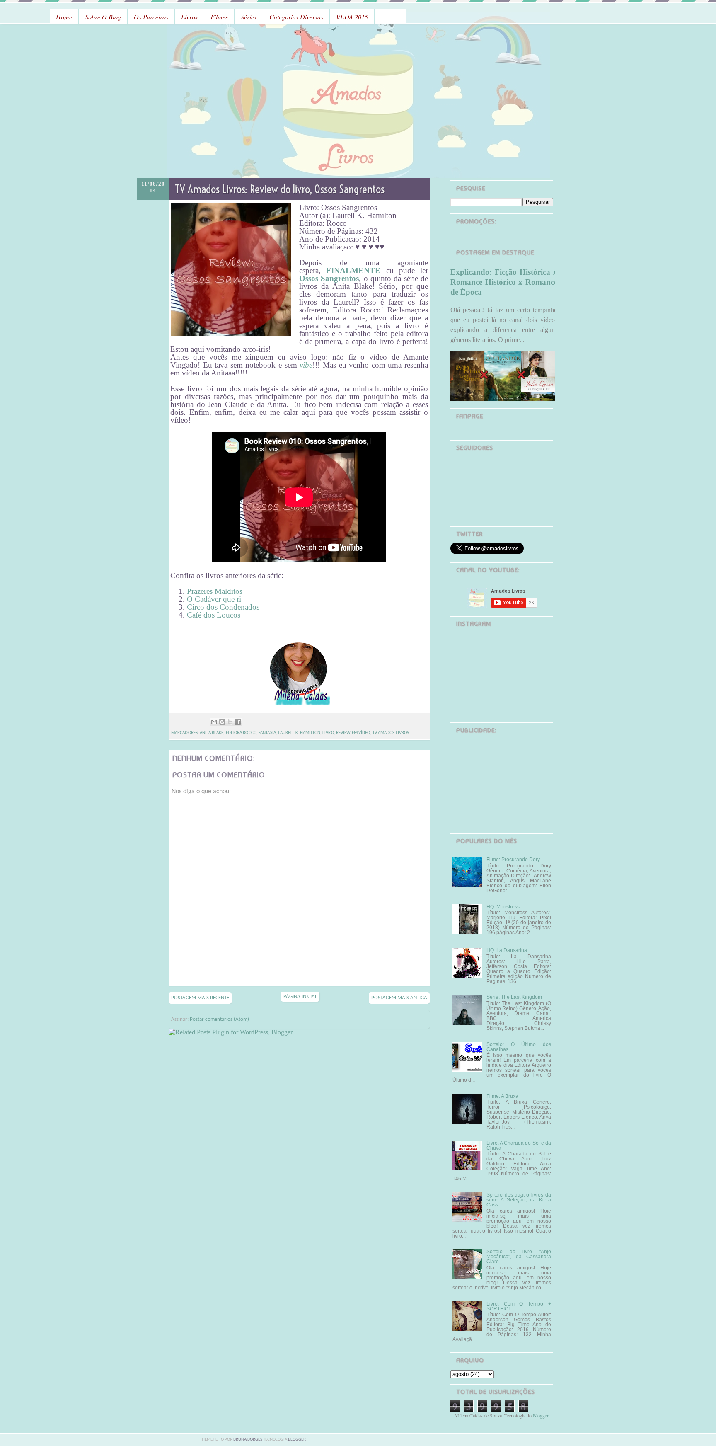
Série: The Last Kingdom (514, 997)
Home (64, 16)
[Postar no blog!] (222, 722)
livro (328, 733)
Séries (248, 16)
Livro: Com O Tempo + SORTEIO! (518, 1306)
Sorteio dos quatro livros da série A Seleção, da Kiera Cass (518, 1200)
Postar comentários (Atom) (219, 1019)
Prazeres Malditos (214, 591)
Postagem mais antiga (399, 997)
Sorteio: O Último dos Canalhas (518, 1047)
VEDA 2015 (352, 16)
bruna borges (248, 1439)
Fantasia (267, 733)
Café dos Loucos (213, 614)
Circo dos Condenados (223, 607)
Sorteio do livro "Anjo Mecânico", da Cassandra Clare (518, 1256)
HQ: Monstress (503, 907)
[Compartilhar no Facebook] (238, 722)
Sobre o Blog (103, 16)
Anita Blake (211, 733)
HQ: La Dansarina (506, 950)
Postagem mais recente (200, 997)
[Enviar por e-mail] (214, 722)
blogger (297, 1439)
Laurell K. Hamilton (299, 733)
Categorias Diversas (296, 16)
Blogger (540, 1415)
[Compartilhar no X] (230, 722)
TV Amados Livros (391, 733)
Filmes (219, 16)
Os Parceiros (151, 16)
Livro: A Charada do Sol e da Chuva (518, 1145)
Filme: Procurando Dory (513, 859)
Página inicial (300, 996)
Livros (189, 16)
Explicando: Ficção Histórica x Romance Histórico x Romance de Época (503, 282)
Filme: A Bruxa (502, 1096)
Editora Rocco (241, 733)
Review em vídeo (353, 733)
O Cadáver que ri (214, 599)
